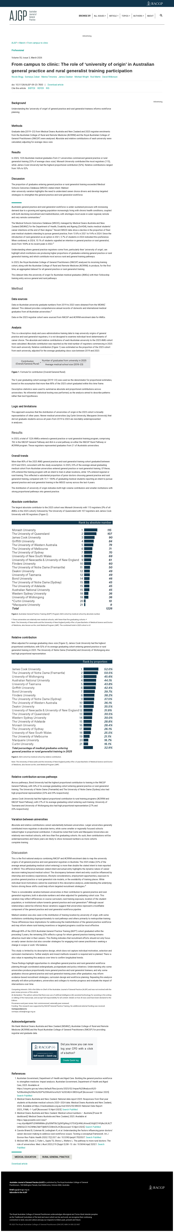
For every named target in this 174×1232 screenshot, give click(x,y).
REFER (40, 88)
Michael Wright (81, 77)
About (150, 16)
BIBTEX (31, 88)
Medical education (25, 1157)
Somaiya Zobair (32, 77)
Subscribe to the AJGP (18, 1192)
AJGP (14, 43)
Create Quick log (71, 1060)
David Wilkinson (109, 77)
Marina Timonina (49, 77)
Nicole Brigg (17, 77)
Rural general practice (55, 1157)
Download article (55, 84)
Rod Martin (95, 77)
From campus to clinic (37, 43)
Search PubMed (24, 1095)
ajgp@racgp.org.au (21, 1190)
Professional (18, 50)
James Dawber (65, 77)
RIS (47, 88)
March (22, 43)
